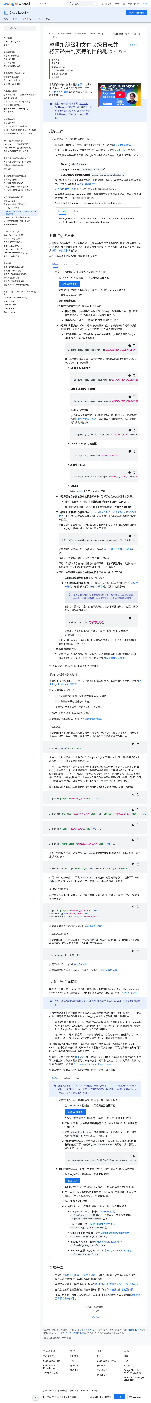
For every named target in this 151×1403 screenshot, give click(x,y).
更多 (41, 3)
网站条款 (74, 1390)
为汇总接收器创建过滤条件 (118, 549)
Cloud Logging (19, 12)
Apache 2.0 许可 (134, 1330)
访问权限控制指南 (86, 183)
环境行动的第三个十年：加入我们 (60, 1397)
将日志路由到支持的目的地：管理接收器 (116, 1284)
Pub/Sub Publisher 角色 (119, 1250)
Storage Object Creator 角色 (114, 1232)
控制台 (108, 3)
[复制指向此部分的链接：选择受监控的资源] (71, 889)
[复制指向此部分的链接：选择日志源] (64, 727)
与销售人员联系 (50, 1373)
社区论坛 (74, 1356)
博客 (126, 1356)
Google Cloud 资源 (58, 91)
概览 (6, 19)
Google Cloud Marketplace (49, 1366)
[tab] (62, 211)
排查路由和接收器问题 (121, 1289)
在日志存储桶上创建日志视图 (80, 1275)
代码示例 (101, 1365)
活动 (126, 1361)
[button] (19, 45)
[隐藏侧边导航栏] (35, 1398)
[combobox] (83, 3)
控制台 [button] (55, 264)
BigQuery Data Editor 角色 (108, 1241)
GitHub (100, 1356)
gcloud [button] (75, 211)
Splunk (79, 491)
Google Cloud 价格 (51, 1361)
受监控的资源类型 (94, 925)
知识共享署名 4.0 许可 (89, 1330)
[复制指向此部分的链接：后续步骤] (66, 1268)
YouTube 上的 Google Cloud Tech (134, 1378)
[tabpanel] (98, 220)
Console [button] (62, 211)
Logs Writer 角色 (106, 1211)
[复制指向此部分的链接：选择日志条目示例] (71, 934)
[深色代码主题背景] (129, 345)
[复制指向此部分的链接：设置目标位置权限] (80, 982)
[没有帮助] (139, 34)
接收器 (78, 84)
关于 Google (48, 1390)
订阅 (119, 1396)
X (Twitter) (129, 1365)
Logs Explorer (120, 150)
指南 (15, 19)
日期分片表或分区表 (85, 419)
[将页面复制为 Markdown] (120, 51)
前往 (69, 284)
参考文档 (26, 19)
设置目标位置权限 (61, 250)
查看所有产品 (49, 1356)
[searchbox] (20, 28)
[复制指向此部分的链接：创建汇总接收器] (77, 236)
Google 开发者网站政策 (75, 1333)
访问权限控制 (129, 992)
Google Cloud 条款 (89, 1390)
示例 (38, 19)
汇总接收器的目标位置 (67, 189)
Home (51, 34)
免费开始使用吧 (136, 12)
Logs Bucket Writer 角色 (102, 1224)
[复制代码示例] (134, 345)
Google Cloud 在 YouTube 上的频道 (132, 1371)
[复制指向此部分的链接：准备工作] (66, 131)
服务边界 (80, 1057)
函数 (96, 586)
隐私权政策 (62, 1390)
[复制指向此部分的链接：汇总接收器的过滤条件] (82, 675)
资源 (47, 19)
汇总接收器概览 (122, 144)
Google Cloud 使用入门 (107, 1361)
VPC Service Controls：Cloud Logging (93, 1064)
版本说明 (74, 1365)
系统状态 (74, 1370)
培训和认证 (102, 1375)
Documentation (64, 34)
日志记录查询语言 (91, 718)
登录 (145, 3)
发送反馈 (133, 45)
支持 (72, 1361)
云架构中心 (102, 1370)
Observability (80, 34)
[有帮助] (135, 34)
